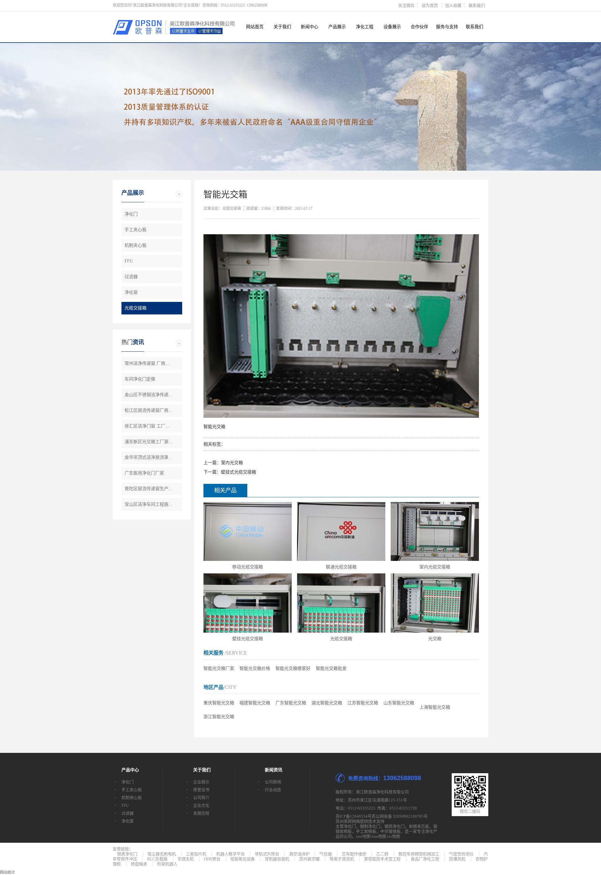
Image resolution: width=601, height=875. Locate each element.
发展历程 (201, 813)
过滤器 (131, 276)
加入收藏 (453, 5)
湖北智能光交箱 (326, 703)
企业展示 (201, 781)
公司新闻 (273, 781)
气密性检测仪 (461, 854)
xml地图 (363, 836)
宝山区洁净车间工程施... (148, 504)
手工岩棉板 (366, 831)
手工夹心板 (135, 229)
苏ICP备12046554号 (354, 816)
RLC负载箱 (157, 859)
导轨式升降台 (267, 854)
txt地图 (393, 836)
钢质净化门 (394, 826)
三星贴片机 (196, 854)
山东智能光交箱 (398, 703)
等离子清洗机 (342, 859)
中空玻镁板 (390, 831)
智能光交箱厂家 (218, 668)
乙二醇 (382, 854)
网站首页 (255, 26)
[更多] (179, 194)
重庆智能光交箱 (218, 703)
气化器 (326, 854)
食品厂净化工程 (425, 859)
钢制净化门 (370, 826)
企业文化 (201, 805)
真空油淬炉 (299, 854)
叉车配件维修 (354, 854)
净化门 (131, 214)
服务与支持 (447, 26)
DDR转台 (212, 859)
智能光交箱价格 (254, 668)
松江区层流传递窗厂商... (148, 410)
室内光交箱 (232, 462)
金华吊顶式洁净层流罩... (148, 457)
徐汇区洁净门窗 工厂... (147, 426)
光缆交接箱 (135, 308)
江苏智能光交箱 (362, 703)
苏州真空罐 (309, 859)
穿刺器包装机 (277, 859)
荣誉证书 (201, 789)
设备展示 (392, 26)
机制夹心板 (135, 245)
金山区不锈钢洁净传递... (148, 394)
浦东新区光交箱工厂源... (148, 441)
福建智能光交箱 (254, 703)
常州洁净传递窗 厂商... (147, 363)
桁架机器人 (167, 864)
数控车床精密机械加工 (418, 854)
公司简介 (201, 797)
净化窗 (131, 292)
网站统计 (7, 872)
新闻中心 (309, 26)
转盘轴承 (139, 864)
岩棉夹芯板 (419, 826)
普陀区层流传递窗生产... (148, 488)
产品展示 (337, 26)
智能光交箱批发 (331, 668)
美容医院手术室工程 (382, 859)
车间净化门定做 (140, 379)
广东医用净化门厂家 (144, 473)
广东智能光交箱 (290, 703)
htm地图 (379, 836)
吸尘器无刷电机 (161, 854)
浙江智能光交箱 (218, 716)
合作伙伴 (419, 26)
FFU (129, 261)
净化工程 (364, 26)
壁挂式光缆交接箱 (238, 472)
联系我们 (477, 5)
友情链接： (123, 849)
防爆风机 (457, 859)
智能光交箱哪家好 (293, 668)
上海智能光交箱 (434, 707)
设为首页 (430, 5)
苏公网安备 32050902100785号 (400, 816)
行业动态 (273, 789)
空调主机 (185, 859)
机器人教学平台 (230, 854)
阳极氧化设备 (242, 859)
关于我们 (282, 26)
